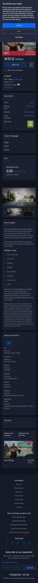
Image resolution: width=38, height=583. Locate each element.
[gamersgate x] (12, 543)
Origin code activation (19, 517)
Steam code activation (19, 521)
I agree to (11, 562)
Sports (32, 102)
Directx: (6, 382)
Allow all (19, 25)
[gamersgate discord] (24, 543)
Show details (19, 37)
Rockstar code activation (19, 528)
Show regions (8, 87)
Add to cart (15, 65)
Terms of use (19, 496)
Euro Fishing (8, 460)
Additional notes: (7, 400)
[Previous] (5, 212)
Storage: (7, 374)
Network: (7, 391)
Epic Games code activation (19, 525)
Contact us (19, 507)
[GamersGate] (19, 576)
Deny (19, 31)
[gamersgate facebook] (7, 543)
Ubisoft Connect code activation (19, 532)
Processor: (7, 357)
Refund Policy (19, 503)
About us (19, 484)
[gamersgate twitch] (18, 543)
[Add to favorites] (31, 64)
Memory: (7, 365)
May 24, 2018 (30, 106)
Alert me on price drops (15, 70)
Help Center (19, 492)
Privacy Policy (19, 499)
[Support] (29, 543)
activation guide (18, 79)
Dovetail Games (29, 112)
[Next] (33, 212)
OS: (5, 348)
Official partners (19, 488)
